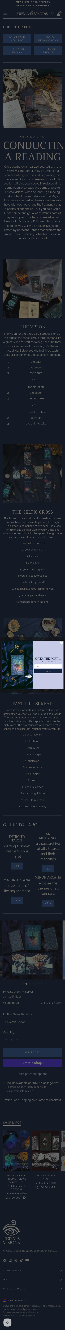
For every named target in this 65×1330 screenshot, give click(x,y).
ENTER (48, 671)
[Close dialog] (61, 643)
